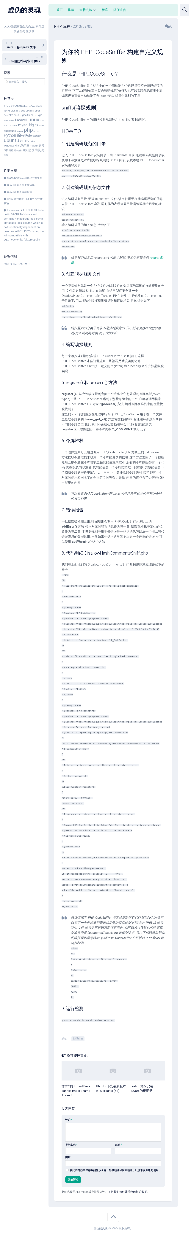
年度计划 (34, 146)
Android (20, 106)
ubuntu (11, 140)
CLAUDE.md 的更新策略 (21, 185)
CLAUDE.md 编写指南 (19, 191)
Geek (30, 115)
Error (37, 110)
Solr (38, 135)
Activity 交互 (9, 106)
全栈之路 (85, 10)
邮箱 (118, 1144)
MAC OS (7, 125)
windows (9, 145)
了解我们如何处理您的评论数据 (127, 1191)
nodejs (41, 125)
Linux (33, 120)
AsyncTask (30, 106)
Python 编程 (14, 135)
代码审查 (23, 145)
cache (39, 106)
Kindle (11, 121)
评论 (68, 1119)
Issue (6, 121)
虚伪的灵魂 (24, 10)
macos (15, 125)
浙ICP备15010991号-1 (17, 263)
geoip (36, 115)
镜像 (6, 155)
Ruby (28, 135)
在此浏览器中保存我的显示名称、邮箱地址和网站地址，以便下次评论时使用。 (115, 1170)
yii (16, 145)
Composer (30, 111)
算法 (25, 150)
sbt (34, 136)
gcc (24, 115)
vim (23, 140)
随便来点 (119, 10)
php (28, 130)
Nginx (33, 125)
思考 (41, 145)
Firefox (18, 115)
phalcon (19, 131)
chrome (7, 111)
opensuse (10, 131)
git (40, 115)
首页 (59, 10)
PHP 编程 (62, 26)
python (36, 131)
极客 (105, 10)
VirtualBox (30, 141)
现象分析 (18, 150)
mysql (23, 125)
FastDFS (8, 115)
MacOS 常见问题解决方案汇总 (25, 177)
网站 (68, 1157)
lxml (42, 121)
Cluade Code (18, 110)
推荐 (71, 10)
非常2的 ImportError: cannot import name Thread (76, 1090)
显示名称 (71, 1144)
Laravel (21, 120)
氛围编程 (8, 150)
